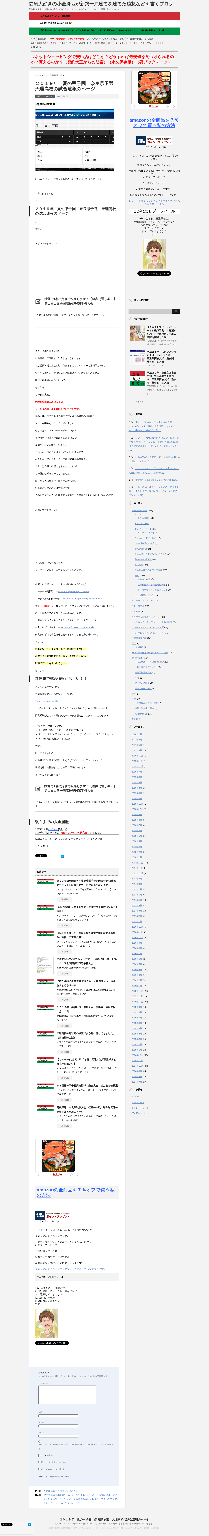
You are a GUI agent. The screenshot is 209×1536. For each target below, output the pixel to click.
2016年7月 (137, 953)
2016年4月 (137, 969)
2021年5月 (137, 745)
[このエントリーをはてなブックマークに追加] (62, 856)
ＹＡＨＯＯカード (146, 532)
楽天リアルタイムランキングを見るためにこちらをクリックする (70, 1269)
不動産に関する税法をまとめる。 (61, 1490)
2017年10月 (137, 873)
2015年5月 (137, 1028)
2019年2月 (137, 798)
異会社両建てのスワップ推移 (44, 43)
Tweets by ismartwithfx (46, 701)
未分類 (135, 719)
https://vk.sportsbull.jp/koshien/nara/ (85, 598)
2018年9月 (137, 814)
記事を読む (64, 899)
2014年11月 (137, 1060)
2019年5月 (137, 782)
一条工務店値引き (143, 672)
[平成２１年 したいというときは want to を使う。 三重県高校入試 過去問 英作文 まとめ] (137, 364)
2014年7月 (137, 1082)
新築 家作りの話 (143, 688)
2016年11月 (137, 932)
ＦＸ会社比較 (144, 518)
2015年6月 (137, 1023)
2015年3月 (137, 1039)
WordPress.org (139, 1113)
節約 (122, 39)
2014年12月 (137, 1055)
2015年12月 (137, 991)
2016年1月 (137, 985)
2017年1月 (137, 921)
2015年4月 (137, 1034)
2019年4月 (137, 788)
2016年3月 (137, 975)
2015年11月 (137, 996)
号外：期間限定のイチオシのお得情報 (150, 652)
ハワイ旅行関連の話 (144, 543)
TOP (33, 38)
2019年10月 (137, 766)
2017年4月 (137, 905)
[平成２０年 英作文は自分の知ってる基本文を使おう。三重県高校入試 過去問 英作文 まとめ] (137, 385)
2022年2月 (137, 739)
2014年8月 (137, 1076)
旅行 (134, 694)
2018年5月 (137, 836)
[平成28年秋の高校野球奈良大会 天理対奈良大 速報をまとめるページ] (45, 983)
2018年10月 (137, 809)
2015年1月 (137, 1050)
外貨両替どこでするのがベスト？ (151, 554)
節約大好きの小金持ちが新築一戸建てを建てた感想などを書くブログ (101, 3)
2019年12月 (137, 755)
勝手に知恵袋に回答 (144, 708)
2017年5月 (137, 900)
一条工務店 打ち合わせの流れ (150, 662)
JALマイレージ (142, 523)
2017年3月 (137, 911)
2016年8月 (137, 948)
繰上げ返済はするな (144, 595)
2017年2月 (137, 916)
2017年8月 (137, 884)
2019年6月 (137, 777)
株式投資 (149, 39)
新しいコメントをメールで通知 (54, 1462)
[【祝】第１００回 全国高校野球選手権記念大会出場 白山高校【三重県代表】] (45, 935)
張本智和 (139, 647)
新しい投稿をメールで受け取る (54, 1469)
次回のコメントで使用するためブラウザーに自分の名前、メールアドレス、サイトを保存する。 (76, 1446)
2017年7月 (137, 889)
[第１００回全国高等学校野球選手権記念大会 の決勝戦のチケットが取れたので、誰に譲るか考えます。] (45, 882)
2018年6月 (137, 830)
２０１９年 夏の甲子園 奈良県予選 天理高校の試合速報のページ (105, 1519)
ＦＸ (137, 514)
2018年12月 (137, 804)
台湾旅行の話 (141, 548)
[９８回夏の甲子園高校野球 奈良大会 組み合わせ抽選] (45, 1087)
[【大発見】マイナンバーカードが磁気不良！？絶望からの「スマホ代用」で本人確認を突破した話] (137, 339)
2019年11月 (137, 761)
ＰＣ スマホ (146, 43)
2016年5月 (137, 964)
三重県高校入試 (139, 638)
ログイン (136, 1097)
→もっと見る (137, 402)
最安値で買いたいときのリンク (153, 590)
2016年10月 (137, 937)
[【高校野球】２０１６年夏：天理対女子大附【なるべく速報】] (45, 909)
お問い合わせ (37, 47)
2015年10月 (137, 1001)
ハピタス (53, 829)
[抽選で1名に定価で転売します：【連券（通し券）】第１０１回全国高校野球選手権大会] (45, 972)
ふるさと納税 (144, 579)
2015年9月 (137, 1007)
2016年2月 (137, 980)
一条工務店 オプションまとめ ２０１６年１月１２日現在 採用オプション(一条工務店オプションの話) (154, 491)
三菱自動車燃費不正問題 (146, 703)
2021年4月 (137, 750)
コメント (43, 1383)
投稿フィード (138, 1102)
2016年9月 (137, 943)
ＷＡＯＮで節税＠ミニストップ (147, 616)
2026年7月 (137, 734)
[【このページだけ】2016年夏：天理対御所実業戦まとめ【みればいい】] (45, 1061)
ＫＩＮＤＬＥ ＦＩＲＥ (126, 43)
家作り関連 (100, 43)
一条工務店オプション (145, 667)
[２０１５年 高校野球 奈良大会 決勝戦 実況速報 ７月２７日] (45, 1009)
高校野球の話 (62, 96)
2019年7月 (137, 772)
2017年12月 (137, 862)
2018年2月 (137, 852)
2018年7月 (137, 825)
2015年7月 (137, 1017)
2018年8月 (137, 820)
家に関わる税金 (142, 683)
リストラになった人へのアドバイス (76, 43)
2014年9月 (137, 1071)
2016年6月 (137, 959)
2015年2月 (137, 1044)
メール (41, 1422)
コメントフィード (140, 1108)
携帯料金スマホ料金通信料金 (152, 584)
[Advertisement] (61, 270)
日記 (110, 43)
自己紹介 (42, 39)
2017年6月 (137, 894)
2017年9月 (137, 878)
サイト (41, 1432)
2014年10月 (137, 1066)
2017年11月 (137, 868)
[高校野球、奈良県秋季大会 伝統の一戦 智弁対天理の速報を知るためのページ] (45, 1109)
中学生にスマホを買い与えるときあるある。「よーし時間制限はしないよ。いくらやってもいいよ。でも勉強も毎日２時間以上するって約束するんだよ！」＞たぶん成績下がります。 (81, 1499)
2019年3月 (137, 793)
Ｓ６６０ (159, 43)
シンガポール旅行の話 (145, 538)
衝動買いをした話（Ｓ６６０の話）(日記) (156, 479)
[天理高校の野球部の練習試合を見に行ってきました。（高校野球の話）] (45, 1035)
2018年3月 (137, 846)
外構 (137, 678)
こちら (42, 1230)
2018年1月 (137, 857)
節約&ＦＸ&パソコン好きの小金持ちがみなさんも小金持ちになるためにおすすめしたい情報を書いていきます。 (104, 1523)
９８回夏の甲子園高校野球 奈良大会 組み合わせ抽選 (88, 1085)
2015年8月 (137, 1012)
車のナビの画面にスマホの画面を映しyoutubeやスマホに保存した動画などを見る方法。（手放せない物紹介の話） (152, 426)
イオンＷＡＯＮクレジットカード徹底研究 (152, 622)
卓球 (134, 643)
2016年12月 (137, 927)
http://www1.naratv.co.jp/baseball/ (77, 627)
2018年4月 (137, 841)
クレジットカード (143, 529)
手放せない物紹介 (143, 559)
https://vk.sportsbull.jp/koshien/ (73, 591)
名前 (40, 1412)
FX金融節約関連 (134, 39)
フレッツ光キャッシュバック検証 (102, 39)
